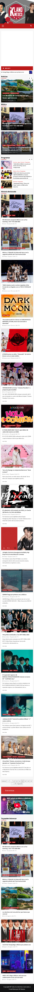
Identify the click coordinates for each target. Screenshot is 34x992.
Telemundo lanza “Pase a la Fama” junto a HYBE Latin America (21, 175)
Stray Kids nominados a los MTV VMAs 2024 (15, 635)
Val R (5, 100)
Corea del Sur (6, 93)
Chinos (4, 465)
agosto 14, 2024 (14, 596)
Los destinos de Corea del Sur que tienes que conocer (15, 96)
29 (14, 781)
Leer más (4, 401)
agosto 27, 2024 (14, 474)
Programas (22, 161)
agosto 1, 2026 (12, 946)
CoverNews (12, 989)
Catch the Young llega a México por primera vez (16, 945)
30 (16, 781)
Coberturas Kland (11, 145)
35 (31, 781)
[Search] (31, 25)
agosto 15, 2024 (12, 556)
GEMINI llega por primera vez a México (14, 594)
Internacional (6, 280)
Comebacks (5, 383)
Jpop (4, 315)
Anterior (4, 781)
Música (15, 161)
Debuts (4, 714)
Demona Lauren (7, 291)
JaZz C (5, 979)
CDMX (4, 121)
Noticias (15, 171)
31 (19, 781)
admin (5, 128)
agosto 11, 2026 (11, 100)
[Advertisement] (17, 48)
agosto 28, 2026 (11, 128)
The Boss (5, 152)
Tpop (13, 121)
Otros (18, 161)
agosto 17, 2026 (12, 152)
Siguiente (19, 784)
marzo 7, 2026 (14, 325)
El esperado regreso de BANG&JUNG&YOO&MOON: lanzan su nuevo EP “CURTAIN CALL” (16, 677)
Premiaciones (24, 630)
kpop (14, 181)
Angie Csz (6, 946)
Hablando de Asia (15, 93)
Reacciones (18, 465)
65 (15, 784)
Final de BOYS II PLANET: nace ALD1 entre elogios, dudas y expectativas (21, 185)
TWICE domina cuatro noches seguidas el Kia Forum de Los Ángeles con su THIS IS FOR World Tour (16, 287)
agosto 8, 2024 (14, 765)
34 (28, 781)
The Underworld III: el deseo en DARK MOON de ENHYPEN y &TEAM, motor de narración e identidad (16, 321)
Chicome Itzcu (7, 434)
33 (25, 781)
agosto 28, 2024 (11, 392)
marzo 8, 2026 (14, 291)
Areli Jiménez (6, 474)
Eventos (9, 121)
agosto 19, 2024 (15, 514)
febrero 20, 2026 (15, 358)
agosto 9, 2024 (13, 637)
